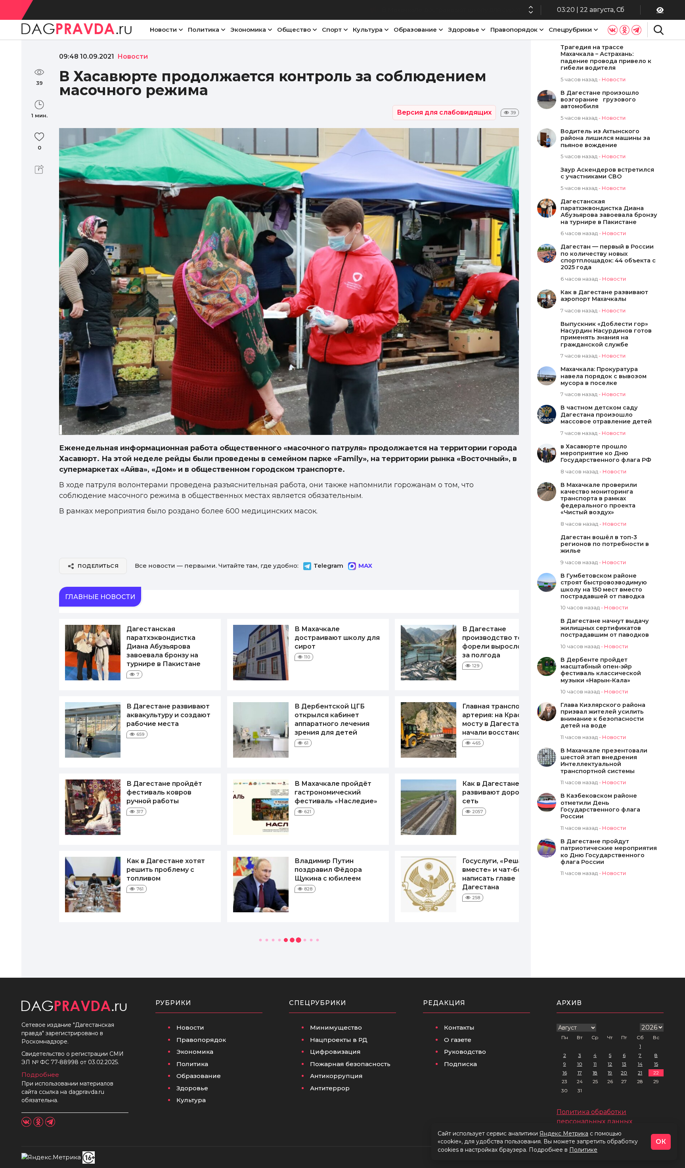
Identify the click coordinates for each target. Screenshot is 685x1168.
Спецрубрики (570, 29)
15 (656, 1064)
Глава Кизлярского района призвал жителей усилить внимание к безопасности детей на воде (603, 715)
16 (565, 1073)
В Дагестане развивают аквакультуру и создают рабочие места (168, 715)
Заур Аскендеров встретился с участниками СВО (607, 173)
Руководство (465, 1051)
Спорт (332, 29)
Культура (368, 29)
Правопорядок (514, 29)
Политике (583, 1149)
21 (640, 1073)
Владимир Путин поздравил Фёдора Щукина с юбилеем (328, 869)
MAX (365, 565)
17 (580, 1073)
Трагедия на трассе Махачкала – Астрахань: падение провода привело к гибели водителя (606, 57)
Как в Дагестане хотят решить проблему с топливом (165, 869)
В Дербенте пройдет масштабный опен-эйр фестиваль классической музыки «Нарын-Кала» (601, 670)
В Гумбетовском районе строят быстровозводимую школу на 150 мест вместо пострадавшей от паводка (604, 586)
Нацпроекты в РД (338, 1040)
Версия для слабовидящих (444, 112)
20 (624, 1073)
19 (610, 1073)
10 (579, 1064)
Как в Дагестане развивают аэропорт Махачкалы (604, 296)
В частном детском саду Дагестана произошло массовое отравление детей (606, 414)
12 (610, 1064)
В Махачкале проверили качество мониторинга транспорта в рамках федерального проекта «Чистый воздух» (599, 499)
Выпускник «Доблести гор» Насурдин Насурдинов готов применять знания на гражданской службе (606, 334)
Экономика (248, 29)
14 (640, 1064)
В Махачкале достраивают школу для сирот (337, 637)
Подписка (460, 1064)
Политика (203, 29)
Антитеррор (330, 1088)
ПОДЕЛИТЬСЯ (98, 566)
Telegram (328, 565)
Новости (163, 29)
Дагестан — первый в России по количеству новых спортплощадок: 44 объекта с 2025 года (608, 257)
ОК (661, 1141)
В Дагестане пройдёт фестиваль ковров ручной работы (164, 792)
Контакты (459, 1027)
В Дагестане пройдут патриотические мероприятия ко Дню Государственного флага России (609, 851)
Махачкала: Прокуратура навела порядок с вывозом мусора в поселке (604, 376)
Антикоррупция (336, 1076)
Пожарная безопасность (350, 1064)
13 (624, 1064)
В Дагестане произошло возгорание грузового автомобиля (600, 100)
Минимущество (336, 1027)
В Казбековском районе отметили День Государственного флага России (600, 806)
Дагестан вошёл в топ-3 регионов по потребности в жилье (605, 544)
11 (595, 1064)
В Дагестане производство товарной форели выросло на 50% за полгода (403, 9)
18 (595, 1073)
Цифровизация (335, 1051)
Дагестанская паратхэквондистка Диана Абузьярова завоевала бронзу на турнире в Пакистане (163, 646)
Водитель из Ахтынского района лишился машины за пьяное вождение (605, 138)
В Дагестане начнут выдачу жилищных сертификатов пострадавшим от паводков (605, 628)
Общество (294, 29)
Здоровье (463, 29)
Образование (415, 29)
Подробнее (40, 1074)
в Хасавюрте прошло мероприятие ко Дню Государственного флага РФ (606, 453)
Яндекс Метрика (564, 1133)
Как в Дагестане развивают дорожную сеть (500, 792)
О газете (457, 1040)
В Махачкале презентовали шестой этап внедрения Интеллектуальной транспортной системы (604, 761)
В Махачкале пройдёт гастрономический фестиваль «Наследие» (336, 792)
